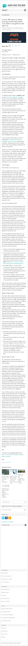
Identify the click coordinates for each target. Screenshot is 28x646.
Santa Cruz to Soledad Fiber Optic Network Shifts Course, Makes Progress (5, 493)
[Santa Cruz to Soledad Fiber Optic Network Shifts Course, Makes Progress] (5, 486)
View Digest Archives (6, 611)
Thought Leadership (6, 30)
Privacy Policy (4, 631)
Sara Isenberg (18, 27)
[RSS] (9, 518)
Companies (4, 28)
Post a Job (3, 595)
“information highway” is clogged (14, 97)
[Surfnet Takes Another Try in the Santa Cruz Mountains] (5, 472)
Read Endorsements (6, 620)
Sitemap (3, 637)
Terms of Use (4, 634)
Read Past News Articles (6, 608)
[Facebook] (6, 518)
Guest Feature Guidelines (7, 614)
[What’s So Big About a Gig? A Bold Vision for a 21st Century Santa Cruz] (13, 472)
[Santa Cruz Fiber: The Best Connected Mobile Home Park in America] (21, 471)
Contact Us (3, 628)
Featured (9, 28)
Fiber (9, 462)
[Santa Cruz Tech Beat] (14, 6)
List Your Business (5, 598)
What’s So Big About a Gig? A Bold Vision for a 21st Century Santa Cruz (13, 479)
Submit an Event (5, 592)
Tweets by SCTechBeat (7, 522)
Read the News (4, 573)
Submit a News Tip (5, 589)
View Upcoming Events (6, 576)
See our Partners (5, 582)
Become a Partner (5, 601)
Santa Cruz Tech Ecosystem (17, 28)
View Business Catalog (6, 579)
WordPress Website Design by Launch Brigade (10, 643)
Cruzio (6, 462)
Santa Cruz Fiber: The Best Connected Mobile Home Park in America (21, 478)
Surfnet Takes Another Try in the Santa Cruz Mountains (5, 479)
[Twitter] (3, 518)
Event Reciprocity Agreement (8, 617)
